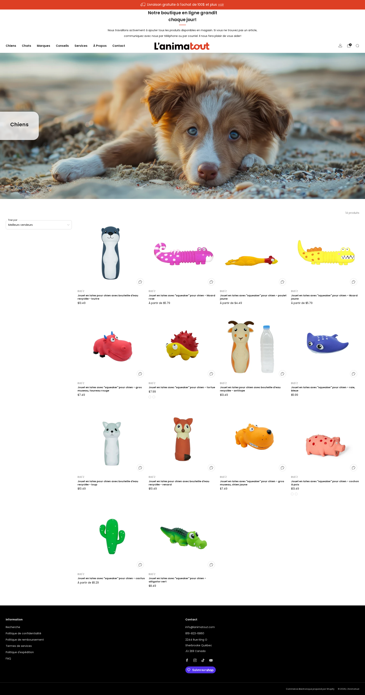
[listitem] (182, 5)
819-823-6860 (194, 633)
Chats (26, 46)
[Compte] (340, 46)
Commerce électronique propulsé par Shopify (310, 688)
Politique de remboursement (25, 640)
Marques (43, 46)
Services (81, 46)
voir (221, 4)
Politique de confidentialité (23, 633)
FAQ (8, 658)
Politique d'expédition (20, 652)
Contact (118, 46)
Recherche (13, 627)
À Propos (100, 46)
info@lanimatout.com (200, 627)
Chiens (11, 46)
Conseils (62, 46)
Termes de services (19, 646)
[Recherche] (357, 46)
